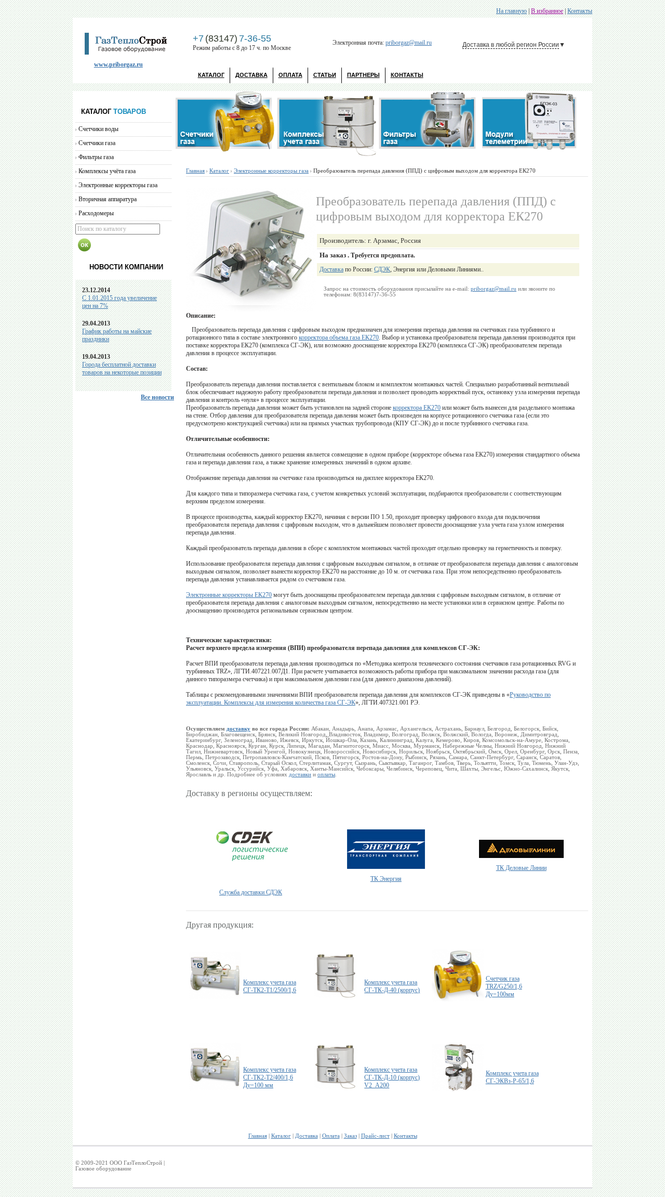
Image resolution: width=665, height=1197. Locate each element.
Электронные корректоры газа (117, 185)
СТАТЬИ (324, 75)
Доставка (331, 269)
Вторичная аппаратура (107, 199)
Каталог (219, 171)
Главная (195, 171)
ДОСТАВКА (251, 75)
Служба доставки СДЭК (250, 892)
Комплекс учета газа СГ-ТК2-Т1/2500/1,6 (269, 986)
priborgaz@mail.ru (408, 42)
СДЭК (382, 269)
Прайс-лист (375, 1136)
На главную (511, 11)
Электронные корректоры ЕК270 (229, 594)
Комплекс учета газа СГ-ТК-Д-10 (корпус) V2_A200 (392, 1077)
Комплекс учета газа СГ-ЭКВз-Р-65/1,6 (512, 1077)
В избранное (547, 11)
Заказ (350, 1136)
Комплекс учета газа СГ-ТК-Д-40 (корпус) (392, 986)
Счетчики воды (98, 129)
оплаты (326, 774)
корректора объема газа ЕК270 (339, 337)
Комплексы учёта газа (107, 171)
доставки (300, 774)
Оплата (331, 1136)
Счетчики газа (96, 143)
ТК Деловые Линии (521, 867)
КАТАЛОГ (211, 75)
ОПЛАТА (290, 75)
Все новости (157, 397)
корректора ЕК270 (417, 407)
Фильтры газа (96, 157)
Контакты (579, 11)
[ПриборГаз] (129, 52)
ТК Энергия (386, 878)
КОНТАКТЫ (407, 75)
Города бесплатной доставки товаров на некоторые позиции (122, 368)
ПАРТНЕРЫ (363, 75)
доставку (238, 729)
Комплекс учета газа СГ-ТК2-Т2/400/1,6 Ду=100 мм (269, 1077)
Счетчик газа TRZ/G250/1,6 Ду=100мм (504, 986)
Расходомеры (96, 213)
